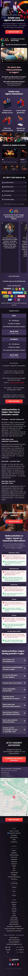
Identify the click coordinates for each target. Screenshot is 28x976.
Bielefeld (14, 852)
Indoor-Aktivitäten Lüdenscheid (14, 928)
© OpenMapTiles (12, 814)
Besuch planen (14, 32)
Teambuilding (14, 922)
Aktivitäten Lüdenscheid (14, 926)
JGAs (14, 913)
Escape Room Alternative (14, 930)
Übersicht (14, 902)
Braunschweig (14, 855)
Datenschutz (14, 837)
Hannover (14, 863)
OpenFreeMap (6, 814)
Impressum (14, 842)
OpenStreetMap (22, 814)
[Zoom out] (26, 782)
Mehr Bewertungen (14, 276)
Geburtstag (14, 917)
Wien (14, 891)
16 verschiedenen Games (17, 382)
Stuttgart (14, 874)
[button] (14, 797)
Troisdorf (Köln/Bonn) (14, 877)
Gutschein (14, 835)
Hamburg (14, 861)
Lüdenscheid (14, 872)
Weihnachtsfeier (14, 924)
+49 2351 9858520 (14, 942)
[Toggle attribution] (26, 814)
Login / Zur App (14, 831)
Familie (14, 911)
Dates (14, 915)
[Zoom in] (26, 779)
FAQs (22, 204)
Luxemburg (14, 883)
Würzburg (14, 879)
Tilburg (14, 887)
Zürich (14, 895)
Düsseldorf (14, 859)
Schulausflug (14, 920)
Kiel (14, 868)
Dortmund (14, 857)
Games (14, 904)
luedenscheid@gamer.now (14, 944)
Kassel (14, 866)
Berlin (14, 850)
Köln (14, 870)
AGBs (14, 839)
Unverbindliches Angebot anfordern (14, 759)
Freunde (14, 909)
